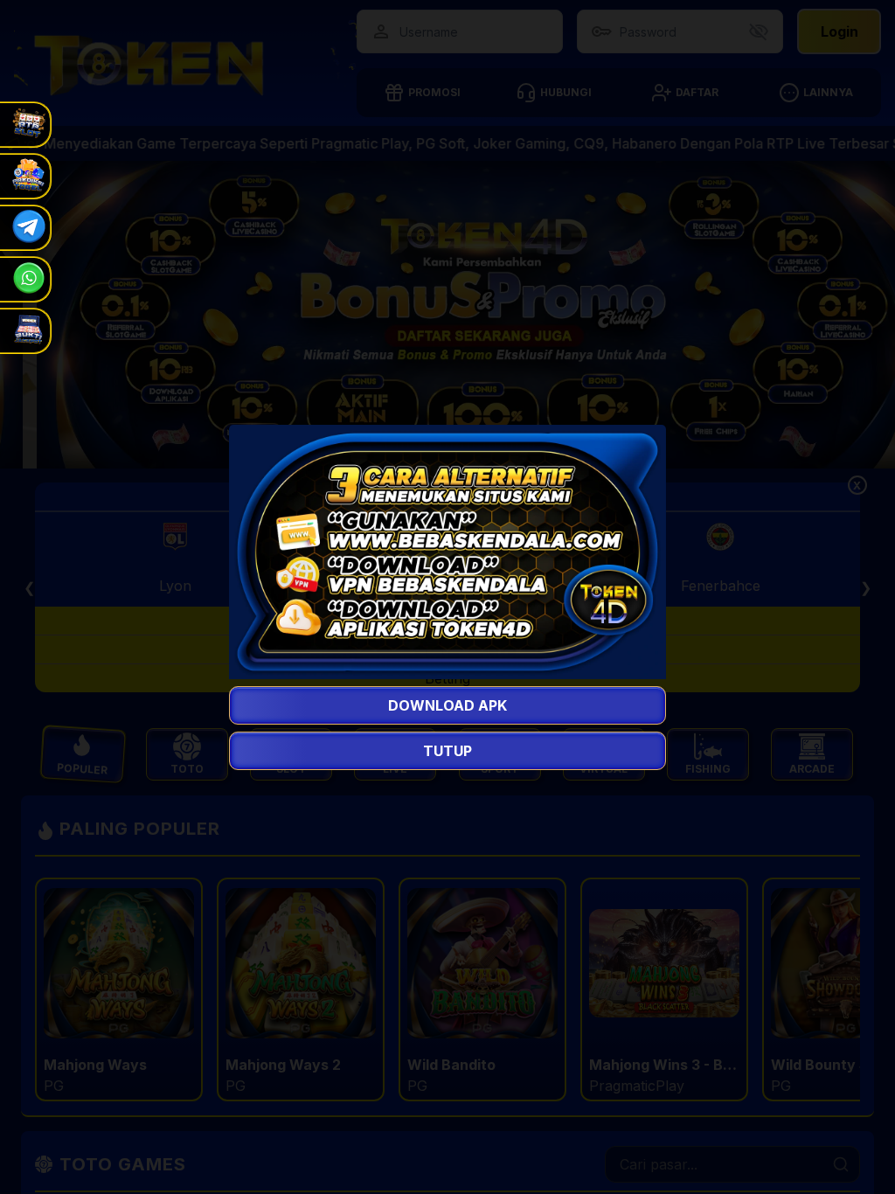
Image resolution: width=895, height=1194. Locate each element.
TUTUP (447, 751)
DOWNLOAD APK (447, 705)
